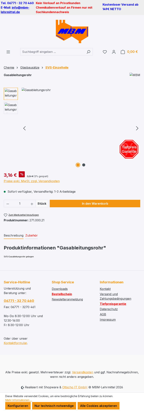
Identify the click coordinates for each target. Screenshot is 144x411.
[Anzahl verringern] (8, 203)
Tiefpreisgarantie (113, 304)
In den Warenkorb (95, 203)
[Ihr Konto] (113, 51)
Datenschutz (109, 309)
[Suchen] (88, 51)
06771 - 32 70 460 (19, 301)
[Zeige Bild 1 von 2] (78, 164)
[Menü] (8, 51)
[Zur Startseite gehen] (72, 31)
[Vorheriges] (24, 128)
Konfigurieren (18, 406)
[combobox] (52, 51)
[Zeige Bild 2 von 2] (83, 164)
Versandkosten (82, 372)
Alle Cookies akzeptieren (98, 406)
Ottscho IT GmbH (74, 387)
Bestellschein (62, 294)
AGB (103, 314)
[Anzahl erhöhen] (32, 203)
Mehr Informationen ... (18, 400)
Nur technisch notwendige (54, 406)
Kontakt (105, 289)
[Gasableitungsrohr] (81, 128)
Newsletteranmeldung (67, 299)
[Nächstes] (137, 128)
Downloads (60, 289)
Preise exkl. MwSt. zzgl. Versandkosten (32, 181)
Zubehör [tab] (31, 235)
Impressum (108, 319)
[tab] (13, 235)
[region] (72, 128)
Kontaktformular (15, 343)
